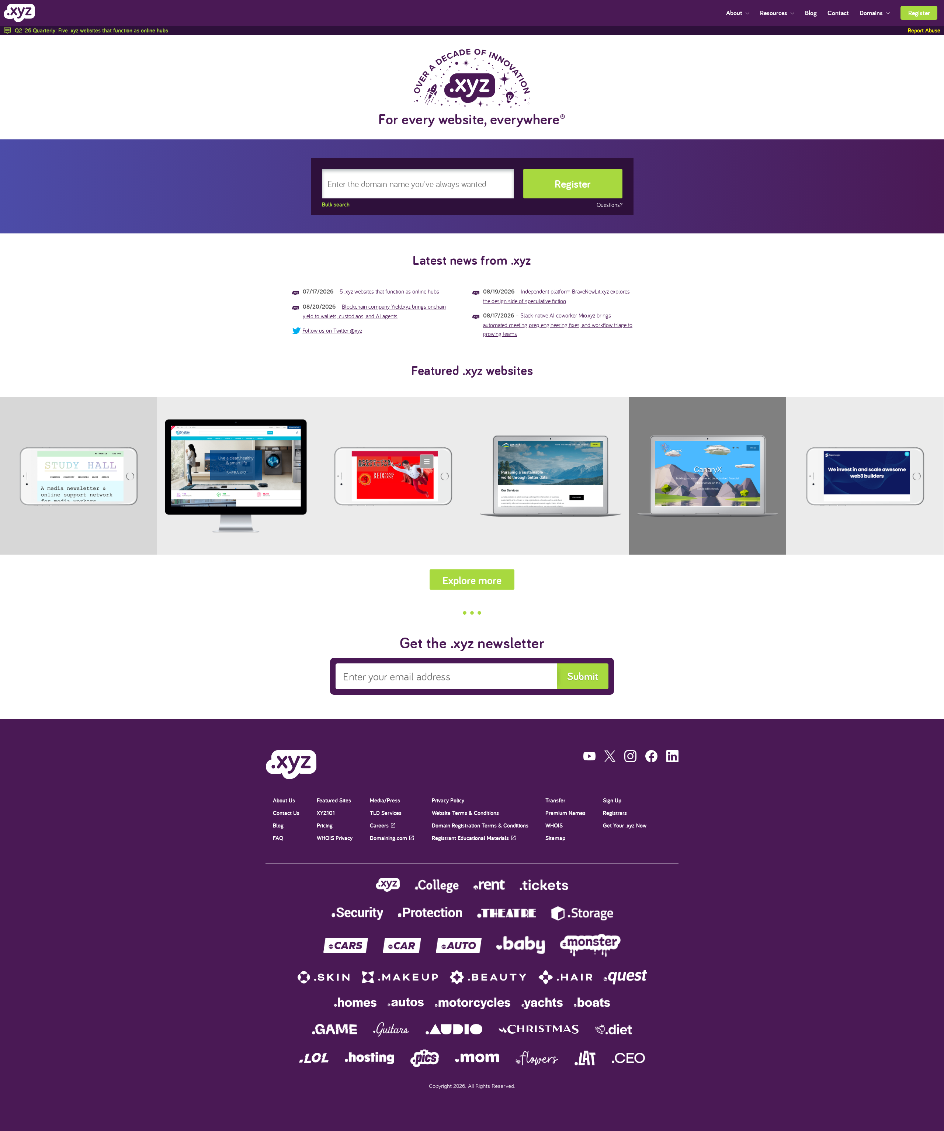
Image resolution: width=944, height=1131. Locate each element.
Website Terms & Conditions (465, 813)
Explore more (472, 580)
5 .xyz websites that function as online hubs (389, 291)
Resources (774, 12)
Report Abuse (924, 30)
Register (919, 12)
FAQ (278, 838)
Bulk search (336, 204)
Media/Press (385, 800)
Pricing (325, 825)
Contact (838, 12)
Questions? (609, 204)
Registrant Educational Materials (470, 838)
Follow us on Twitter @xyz (332, 330)
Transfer (555, 800)
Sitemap (555, 838)
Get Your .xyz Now (624, 825)
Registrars (615, 813)
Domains (872, 12)
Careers (379, 825)
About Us (284, 800)
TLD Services (386, 813)
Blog (811, 12)
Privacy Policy (448, 800)
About (735, 12)
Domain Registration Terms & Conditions (480, 825)
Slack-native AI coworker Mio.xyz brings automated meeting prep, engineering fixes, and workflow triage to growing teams (557, 324)
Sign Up (612, 800)
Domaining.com (388, 838)
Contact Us (286, 813)
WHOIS (554, 825)
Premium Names (565, 813)
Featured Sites (334, 800)
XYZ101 (326, 813)
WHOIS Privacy (335, 838)
